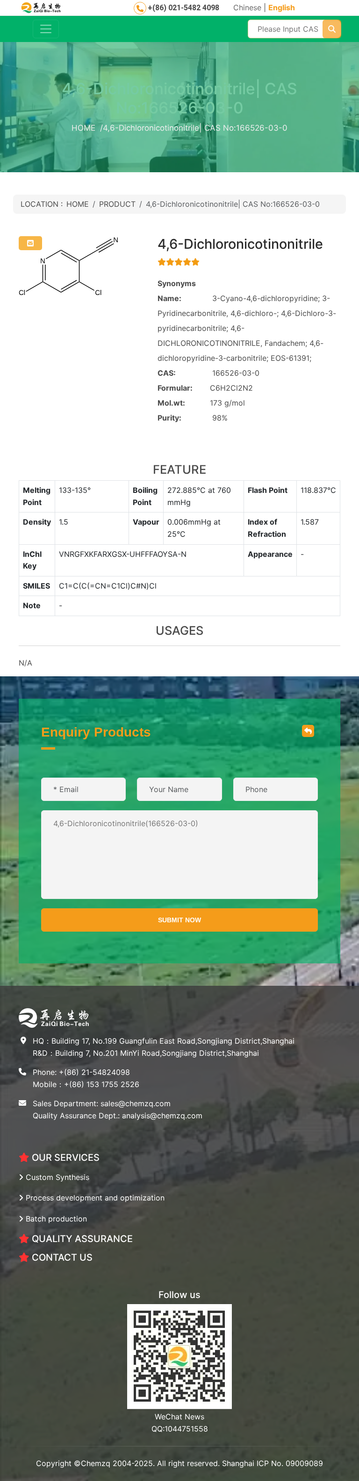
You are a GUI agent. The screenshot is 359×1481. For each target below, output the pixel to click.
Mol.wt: (171, 402)
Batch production (55, 1218)
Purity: (169, 417)
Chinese (247, 7)
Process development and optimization (94, 1197)
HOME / (87, 128)
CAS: (167, 373)
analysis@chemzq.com (162, 1115)
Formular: (175, 388)
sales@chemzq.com (136, 1103)
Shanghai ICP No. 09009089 (272, 1463)
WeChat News (179, 1416)
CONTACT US (61, 1257)
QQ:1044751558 (179, 1428)
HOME (77, 204)
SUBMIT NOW (179, 920)
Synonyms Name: (177, 291)
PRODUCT (117, 204)
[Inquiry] (30, 243)
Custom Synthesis (56, 1177)
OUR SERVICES (64, 1157)
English (281, 7)
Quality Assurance (81, 1238)
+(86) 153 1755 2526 (101, 1084)
